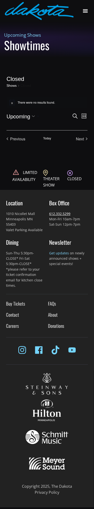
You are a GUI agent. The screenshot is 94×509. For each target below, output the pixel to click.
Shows (12, 85)
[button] (85, 11)
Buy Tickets (15, 303)
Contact (12, 314)
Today (47, 138)
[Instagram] (22, 350)
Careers (12, 325)
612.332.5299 (59, 213)
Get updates (59, 253)
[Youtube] (72, 350)
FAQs (52, 303)
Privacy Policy (47, 492)
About (53, 314)
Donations (56, 325)
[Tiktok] (55, 350)
